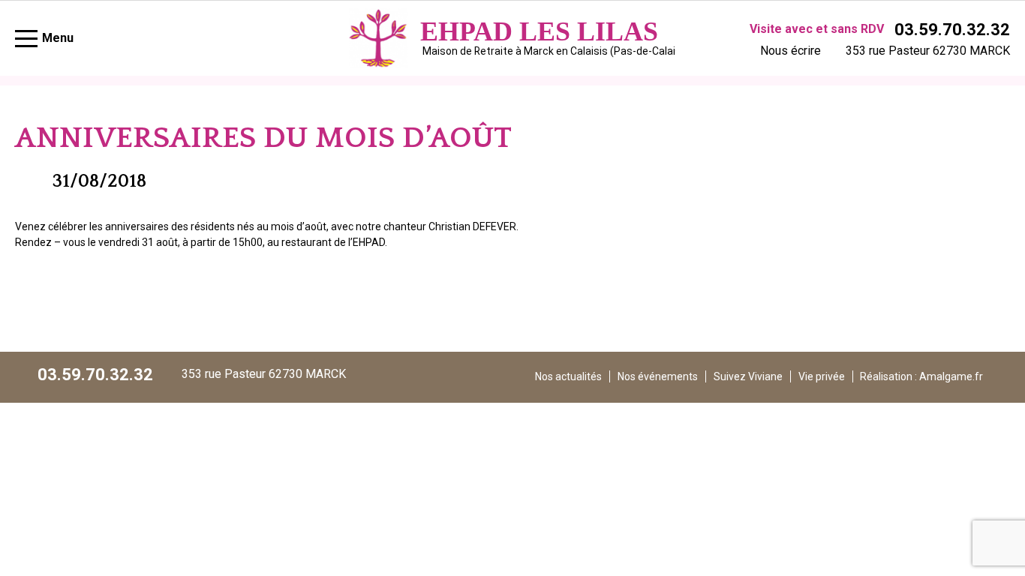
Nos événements (658, 376)
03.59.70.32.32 (952, 29)
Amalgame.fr (951, 376)
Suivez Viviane (748, 376)
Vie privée (821, 376)
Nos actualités (568, 376)
